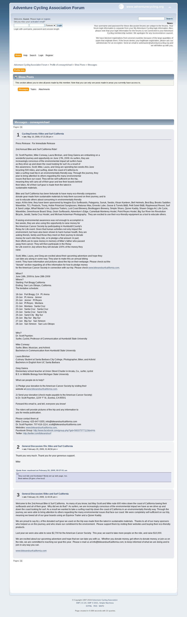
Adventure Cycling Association (105, 600)
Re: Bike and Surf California (58, 446)
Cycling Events (30, 133)
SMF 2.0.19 (81, 603)
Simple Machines (106, 603)
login (39, 19)
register (47, 19)
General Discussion (32, 446)
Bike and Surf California (51, 133)
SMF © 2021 (93, 603)
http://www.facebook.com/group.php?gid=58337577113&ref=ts (64, 430)
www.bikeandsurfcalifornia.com (103, 267)
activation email (37, 22)
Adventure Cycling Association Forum (49, 7)
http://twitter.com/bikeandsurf (37, 433)
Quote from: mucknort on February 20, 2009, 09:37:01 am (41, 470)
